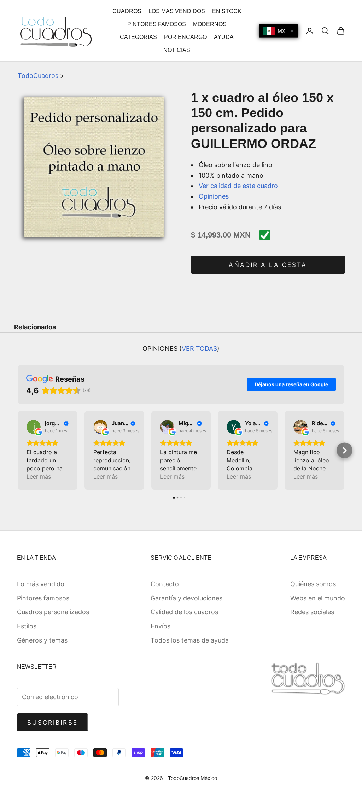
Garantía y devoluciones (186, 598)
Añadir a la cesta (268, 264)
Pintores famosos (43, 598)
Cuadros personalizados (53, 612)
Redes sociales (312, 612)
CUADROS (126, 11)
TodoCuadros (38, 75)
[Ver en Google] (34, 427)
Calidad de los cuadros (184, 612)
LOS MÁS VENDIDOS (176, 11)
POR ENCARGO (185, 37)
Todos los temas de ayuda (190, 640)
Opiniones (214, 196)
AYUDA (224, 37)
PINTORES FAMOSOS (156, 24)
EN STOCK (226, 11)
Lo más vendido (40, 584)
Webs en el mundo (317, 598)
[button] (18, 450)
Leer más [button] (39, 476)
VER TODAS (199, 348)
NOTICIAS (176, 50)
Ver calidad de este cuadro (238, 185)
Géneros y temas (42, 640)
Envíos (160, 626)
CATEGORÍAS (138, 37)
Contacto (165, 584)
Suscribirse (52, 722)
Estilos (26, 626)
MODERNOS (210, 24)
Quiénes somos (313, 584)
